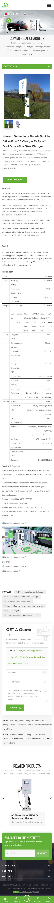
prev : (6, 721)
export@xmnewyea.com (17, 503)
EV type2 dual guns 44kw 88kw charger (22, 615)
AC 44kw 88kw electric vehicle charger (22, 597)
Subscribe (42, 853)
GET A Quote (27, 898)
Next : (6, 735)
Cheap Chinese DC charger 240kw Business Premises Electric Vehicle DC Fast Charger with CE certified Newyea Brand (27, 739)
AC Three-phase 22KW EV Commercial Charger (24, 816)
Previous (3, 797)
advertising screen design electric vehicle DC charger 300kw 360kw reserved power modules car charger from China (27, 725)
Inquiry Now (16, 180)
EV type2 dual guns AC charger (31, 592)
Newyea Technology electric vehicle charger (25, 606)
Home (15, 43)
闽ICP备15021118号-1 (36, 888)
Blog (48, 888)
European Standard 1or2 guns (18, 601)
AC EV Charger (13, 611)
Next (51, 797)
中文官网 (12, 14)
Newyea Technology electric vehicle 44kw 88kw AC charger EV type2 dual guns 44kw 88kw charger (26, 657)
